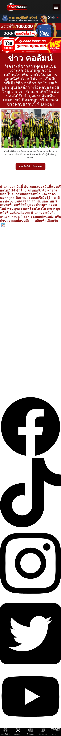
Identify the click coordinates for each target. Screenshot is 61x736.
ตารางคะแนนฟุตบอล (39, 379)
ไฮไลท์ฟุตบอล (42, 369)
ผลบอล (10, 379)
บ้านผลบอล (8, 187)
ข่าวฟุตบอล (16, 360)
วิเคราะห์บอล (43, 360)
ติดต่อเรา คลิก (7, 273)
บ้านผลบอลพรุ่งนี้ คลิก (15, 217)
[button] (56, 7)
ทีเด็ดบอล (15, 369)
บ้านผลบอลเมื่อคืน (43, 212)
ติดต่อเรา (30, 388)
